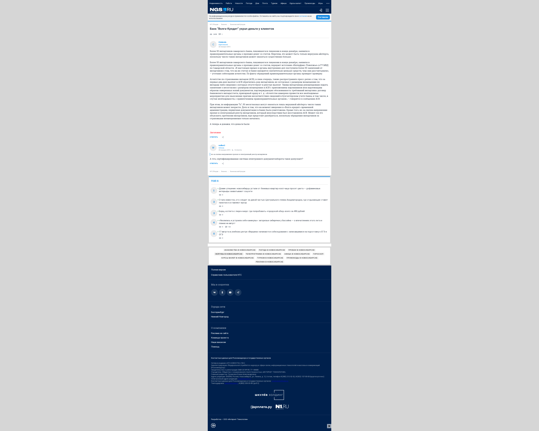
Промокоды (310, 3)
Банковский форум (237, 24)
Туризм (274, 3)
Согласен (323, 17)
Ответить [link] (214, 137)
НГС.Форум (214, 24)
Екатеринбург (217, 312)
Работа (229, 3)
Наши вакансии (218, 342)
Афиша (283, 3)
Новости (239, 3)
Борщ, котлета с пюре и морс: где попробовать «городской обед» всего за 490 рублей (262, 211)
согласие (303, 16)
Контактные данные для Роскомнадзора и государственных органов (241, 358)
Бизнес (224, 24)
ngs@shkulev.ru (244, 379)
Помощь (215, 346)
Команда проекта (220, 337)
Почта (265, 3)
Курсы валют (295, 3)
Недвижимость (216, 3)
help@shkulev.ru (231, 383)
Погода (249, 3)
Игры (320, 3)
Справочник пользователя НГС (226, 275)
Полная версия (218, 269)
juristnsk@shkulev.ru (280, 381)
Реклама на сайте (219, 333)
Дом (257, 3)
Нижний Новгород (220, 316)
